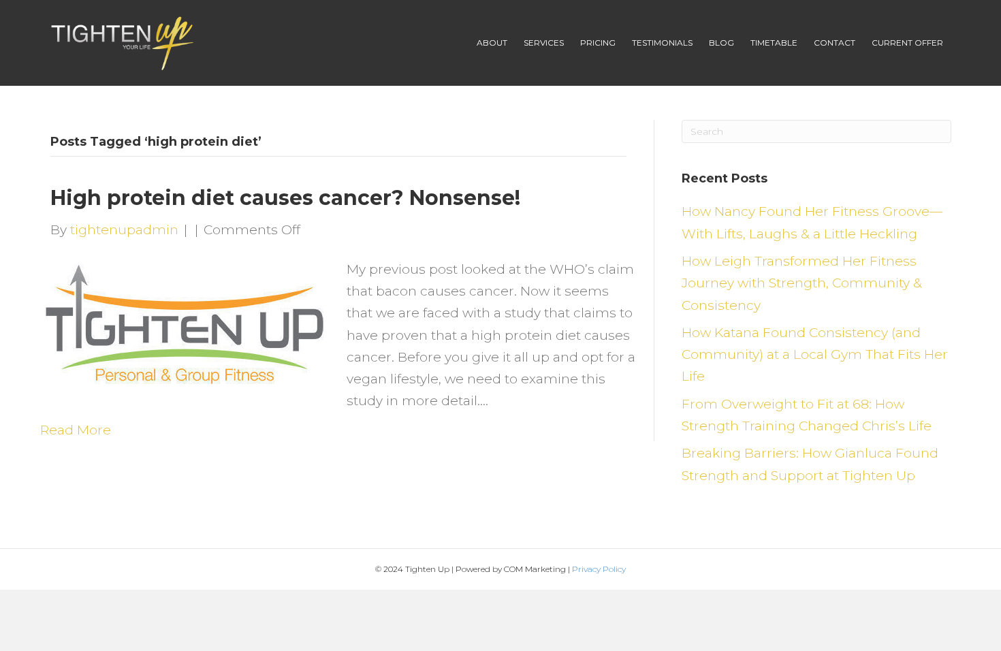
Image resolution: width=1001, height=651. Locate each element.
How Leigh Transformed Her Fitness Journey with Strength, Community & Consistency (802, 283)
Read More (75, 430)
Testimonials (662, 42)
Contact (834, 42)
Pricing (598, 42)
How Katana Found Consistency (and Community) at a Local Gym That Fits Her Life (815, 355)
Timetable (773, 42)
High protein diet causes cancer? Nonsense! (285, 197)
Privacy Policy (599, 569)
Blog (721, 42)
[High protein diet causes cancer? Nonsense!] (185, 322)
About (492, 42)
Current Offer (907, 42)
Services (544, 42)
